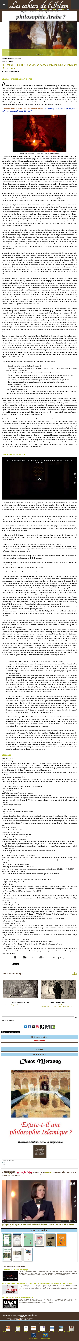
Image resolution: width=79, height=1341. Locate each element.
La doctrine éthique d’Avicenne (13, 1005)
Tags (29, 1319)
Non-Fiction (18, 1332)
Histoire (44, 1174)
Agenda (39, 1049)
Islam (12, 1171)
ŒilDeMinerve (71, 1332)
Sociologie (48, 1172)
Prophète (62, 1172)
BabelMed (52, 1332)
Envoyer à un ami (32, 958)
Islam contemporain (52, 1174)
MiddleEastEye (42, 1332)
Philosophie (14, 1175)
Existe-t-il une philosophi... (8, 1160)
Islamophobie (6, 1174)
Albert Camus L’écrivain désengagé (15, 1270)
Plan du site (13, 1319)
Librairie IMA (61, 1332)
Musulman (61, 1174)
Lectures (33, 1332)
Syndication (23, 1319)
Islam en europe (37, 1174)
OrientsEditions (45, 1338)
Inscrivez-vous (39, 1041)
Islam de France (22, 1174)
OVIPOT (26, 1332)
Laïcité (30, 1174)
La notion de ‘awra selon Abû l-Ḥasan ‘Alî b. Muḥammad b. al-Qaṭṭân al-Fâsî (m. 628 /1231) (57, 1005)
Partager (62, 958)
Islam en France (39, 1172)
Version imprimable (48, 958)
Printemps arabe (6, 1175)
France (19, 1175)
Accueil (4, 58)
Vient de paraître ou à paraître (13, 1266)
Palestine (14, 1174)
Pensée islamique (71, 1172)
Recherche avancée (8, 1020)
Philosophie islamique (71, 1174)
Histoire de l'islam (24, 1172)
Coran (5, 1171)
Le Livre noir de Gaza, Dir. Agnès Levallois (17, 1297)
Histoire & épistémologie (14, 58)
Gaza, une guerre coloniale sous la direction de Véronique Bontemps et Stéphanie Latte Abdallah (37, 1283)
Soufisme (56, 1172)
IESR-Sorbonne (7, 1332)
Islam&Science (33, 1338)
